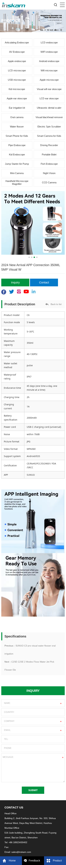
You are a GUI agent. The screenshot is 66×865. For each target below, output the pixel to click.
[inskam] (13, 4)
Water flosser (17, 126)
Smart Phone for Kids (17, 135)
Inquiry (15, 282)
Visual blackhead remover (49, 117)
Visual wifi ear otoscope (49, 89)
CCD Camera (49, 182)
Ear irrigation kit (17, 107)
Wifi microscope (49, 70)
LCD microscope (17, 70)
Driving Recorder (49, 145)
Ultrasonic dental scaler (49, 107)
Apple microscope (49, 79)
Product (57, 860)
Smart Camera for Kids (49, 135)
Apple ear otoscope (17, 98)
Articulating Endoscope (17, 42)
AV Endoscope (17, 51)
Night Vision (49, 173)
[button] (29, 257)
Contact (44, 282)
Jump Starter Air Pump (17, 163)
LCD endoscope (49, 42)
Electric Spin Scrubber (49, 126)
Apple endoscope (17, 61)
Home (12, 860)
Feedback (34, 860)
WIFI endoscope (49, 51)
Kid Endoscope (17, 154)
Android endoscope (49, 61)
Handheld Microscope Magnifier (16, 182)
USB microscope (17, 79)
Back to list (56, 304)
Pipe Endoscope (16, 145)
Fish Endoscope (49, 163)
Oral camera (16, 117)
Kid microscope (17, 89)
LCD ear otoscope (49, 98)
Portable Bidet (49, 154)
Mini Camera (17, 173)
